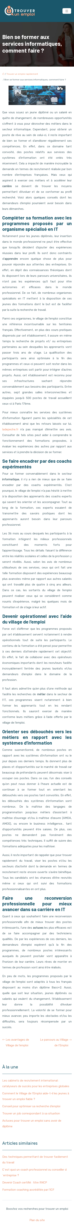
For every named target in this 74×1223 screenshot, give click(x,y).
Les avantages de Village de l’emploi (17, 1042)
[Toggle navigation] (66, 11)
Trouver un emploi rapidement (22, 74)
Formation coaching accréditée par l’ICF (28, 1189)
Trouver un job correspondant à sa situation (31, 1113)
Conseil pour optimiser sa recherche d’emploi (31, 1106)
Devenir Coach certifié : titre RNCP (24, 1182)
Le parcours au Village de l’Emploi (54, 1042)
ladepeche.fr (10, 429)
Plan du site (37, 1220)
